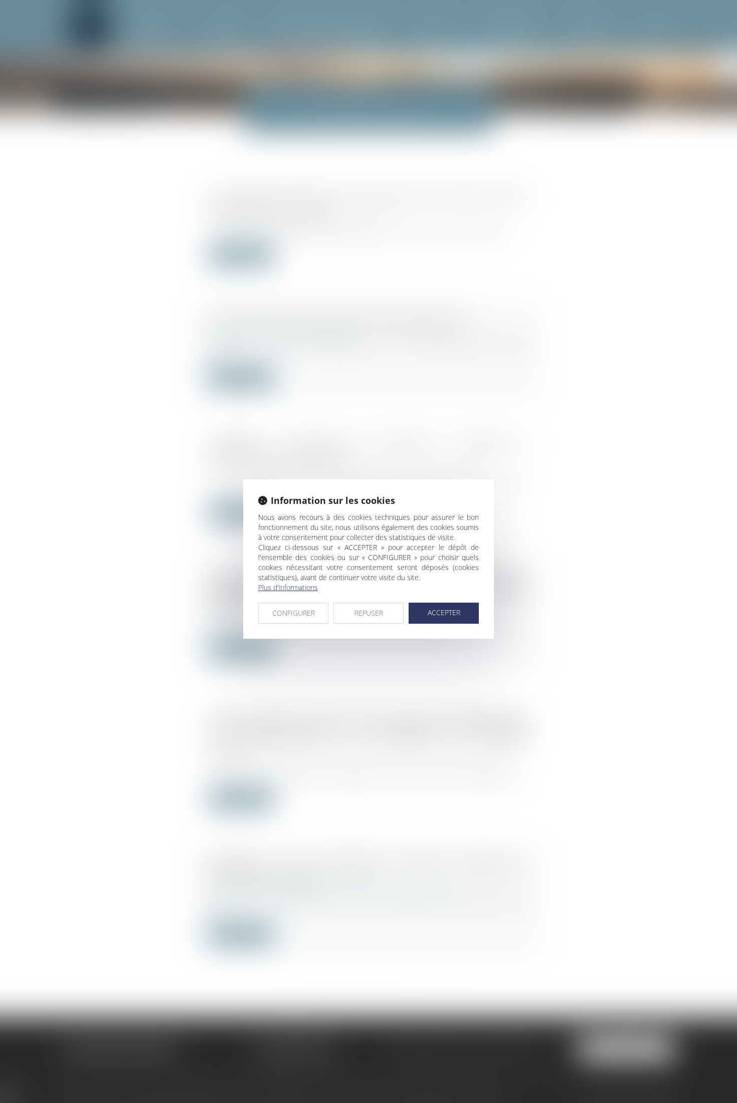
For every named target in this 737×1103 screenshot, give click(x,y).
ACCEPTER (444, 612)
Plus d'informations (288, 587)
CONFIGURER (293, 613)
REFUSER (368, 613)
